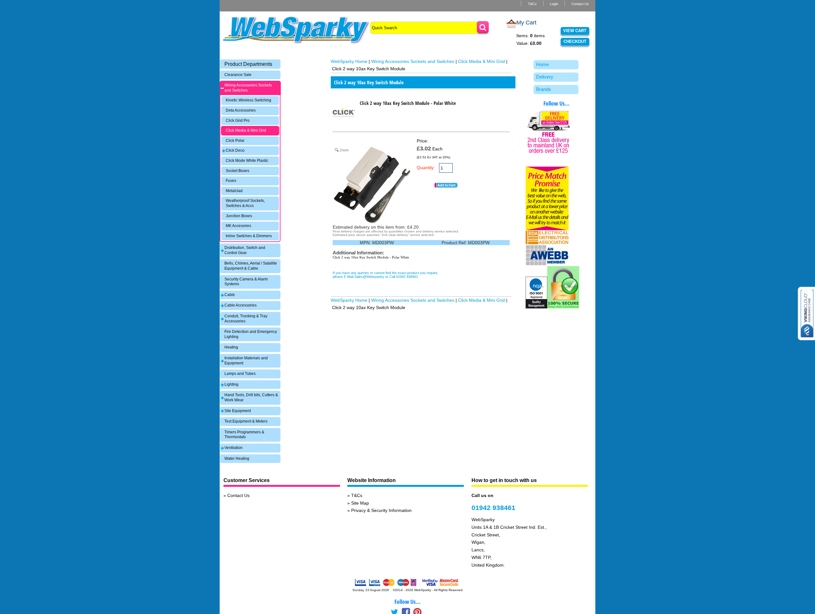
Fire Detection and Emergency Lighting (250, 334)
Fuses (231, 180)
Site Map (360, 503)
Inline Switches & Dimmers (249, 236)
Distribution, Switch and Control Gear (244, 250)
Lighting (231, 384)
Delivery (544, 76)
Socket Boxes (237, 171)
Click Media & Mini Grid (246, 130)
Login (554, 4)
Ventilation (233, 447)
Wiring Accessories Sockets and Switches (248, 88)
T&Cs (532, 4)
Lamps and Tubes (240, 373)
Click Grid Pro (238, 120)
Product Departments (248, 64)
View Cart (574, 30)
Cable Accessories (240, 305)
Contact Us (580, 4)
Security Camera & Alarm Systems (246, 281)
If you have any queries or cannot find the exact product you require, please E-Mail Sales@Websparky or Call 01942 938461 (385, 275)
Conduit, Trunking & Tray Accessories (245, 318)
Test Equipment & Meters (245, 421)
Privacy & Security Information (381, 510)
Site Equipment (237, 411)
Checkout (574, 41)
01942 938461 (493, 507)
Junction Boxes (239, 216)
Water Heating (236, 458)
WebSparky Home (349, 61)
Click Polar (235, 140)
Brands (543, 89)
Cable (229, 295)
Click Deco (235, 150)
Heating (231, 347)
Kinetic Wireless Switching (248, 100)
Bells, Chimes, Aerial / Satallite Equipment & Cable (250, 266)
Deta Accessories (241, 110)
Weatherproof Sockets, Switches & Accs (245, 203)
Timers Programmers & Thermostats (244, 434)
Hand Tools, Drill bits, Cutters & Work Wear (251, 397)
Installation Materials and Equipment (246, 360)
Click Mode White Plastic (247, 160)
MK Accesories (238, 226)
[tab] (250, 64)
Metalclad (234, 191)
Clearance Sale (238, 74)
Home (542, 64)
